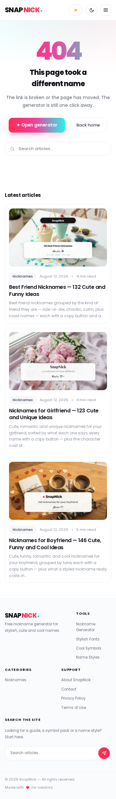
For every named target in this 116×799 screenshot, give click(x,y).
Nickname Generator (85, 627)
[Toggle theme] (91, 10)
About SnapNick (76, 680)
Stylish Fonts (88, 639)
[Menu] (105, 10)
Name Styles (88, 657)
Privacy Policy (73, 698)
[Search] (104, 753)
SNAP (24, 10)
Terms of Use (73, 707)
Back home (88, 125)
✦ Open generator (36, 125)
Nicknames (15, 680)
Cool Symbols (89, 648)
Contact (68, 689)
